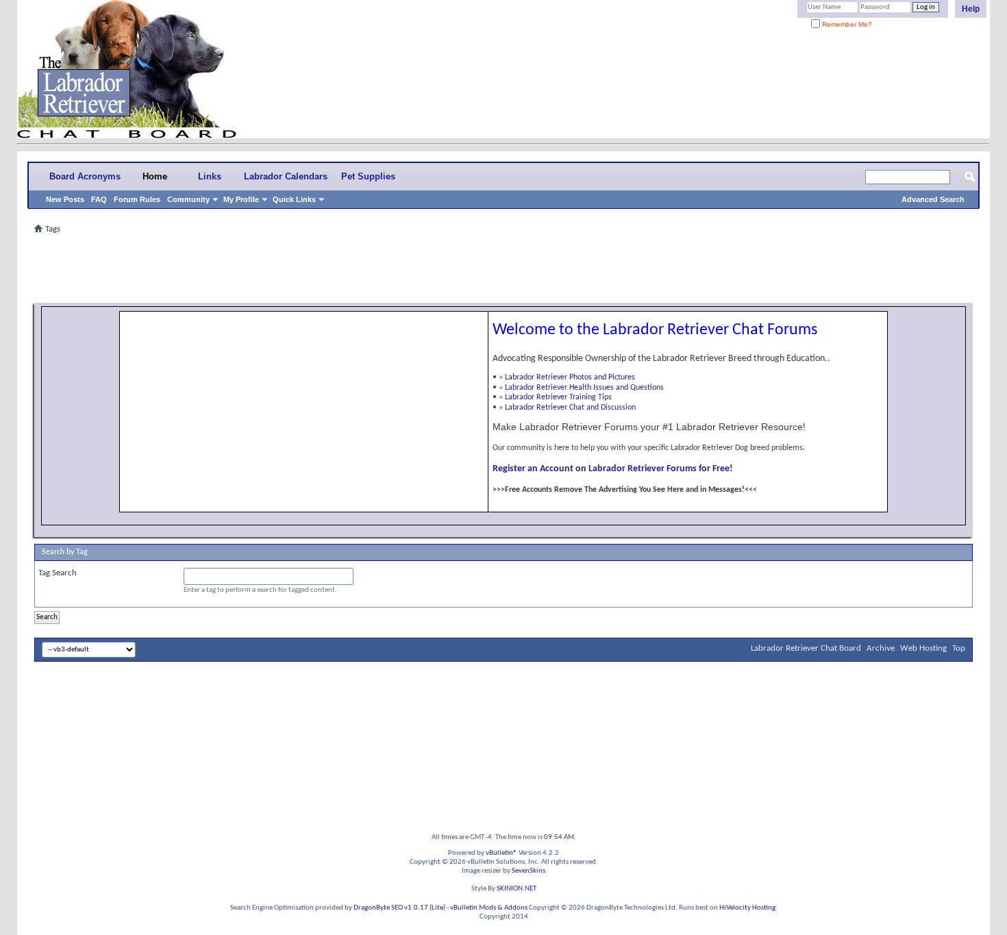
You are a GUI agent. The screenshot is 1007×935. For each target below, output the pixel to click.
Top (958, 648)
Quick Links (294, 199)
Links (209, 176)
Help (971, 9)
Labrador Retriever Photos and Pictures (570, 377)
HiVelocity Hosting (747, 908)
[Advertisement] (503, 268)
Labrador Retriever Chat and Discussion (570, 407)
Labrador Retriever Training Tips (558, 397)
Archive (881, 648)
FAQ (99, 199)
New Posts (65, 199)
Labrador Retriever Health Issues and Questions (584, 388)
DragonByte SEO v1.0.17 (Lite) (399, 908)
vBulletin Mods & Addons (488, 908)
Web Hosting (923, 648)
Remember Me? (846, 24)
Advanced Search (933, 199)
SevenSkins (528, 871)
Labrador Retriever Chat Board (806, 648)
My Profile (241, 199)
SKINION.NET (516, 889)
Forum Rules (137, 199)
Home (154, 176)
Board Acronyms (85, 176)
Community (188, 199)
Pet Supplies (368, 176)
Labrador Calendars (285, 176)
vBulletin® (501, 853)
